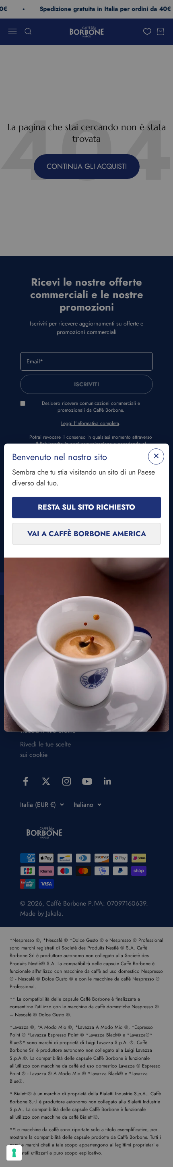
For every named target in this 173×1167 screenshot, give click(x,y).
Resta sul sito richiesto (86, 507)
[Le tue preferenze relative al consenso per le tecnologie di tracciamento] (14, 1153)
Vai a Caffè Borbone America (86, 534)
